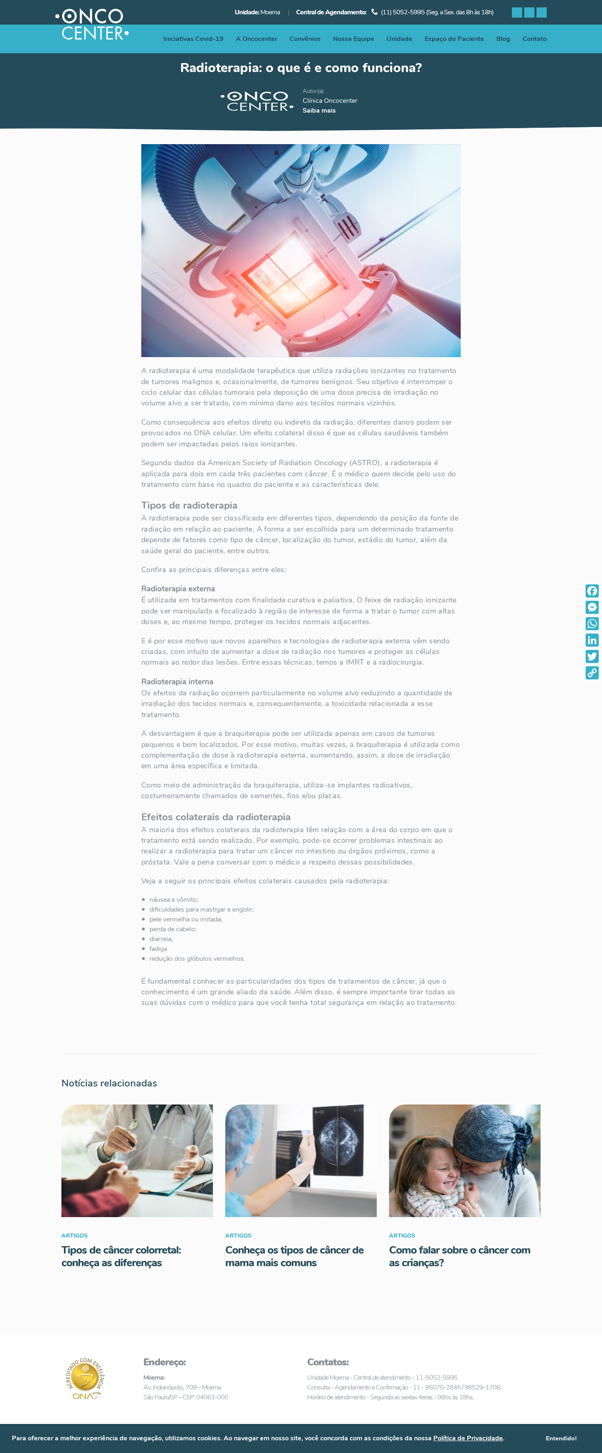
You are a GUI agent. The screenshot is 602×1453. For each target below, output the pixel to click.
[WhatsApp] (592, 624)
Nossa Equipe (353, 38)
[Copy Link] (592, 673)
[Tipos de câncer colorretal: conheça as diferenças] (137, 1160)
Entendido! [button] (561, 1438)
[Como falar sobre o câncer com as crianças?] (465, 1160)
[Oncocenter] (92, 26)
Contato (535, 38)
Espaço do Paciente (454, 38)
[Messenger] (592, 607)
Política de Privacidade (468, 1438)
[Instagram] (529, 12)
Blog (503, 38)
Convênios (305, 38)
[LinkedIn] (592, 640)
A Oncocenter (256, 38)
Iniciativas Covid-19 (193, 38)
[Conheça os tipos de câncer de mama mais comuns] (301, 1160)
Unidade (399, 38)
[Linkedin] (541, 12)
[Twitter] (592, 656)
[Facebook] (517, 12)
